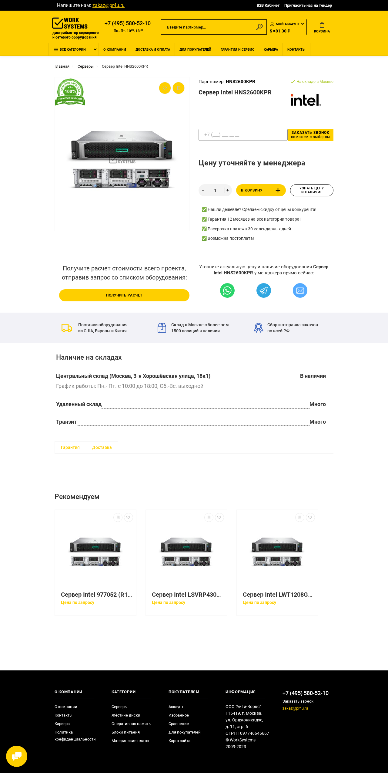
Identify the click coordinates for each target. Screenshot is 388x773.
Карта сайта (179, 740)
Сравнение (179, 723)
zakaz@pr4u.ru (108, 5)
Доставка (102, 447)
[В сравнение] (117, 517)
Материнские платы (130, 740)
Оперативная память (131, 723)
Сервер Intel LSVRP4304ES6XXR (188, 594)
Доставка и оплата (152, 50)
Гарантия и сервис (237, 50)
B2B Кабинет (268, 5)
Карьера (271, 50)
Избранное (179, 715)
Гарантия (70, 447)
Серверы (120, 706)
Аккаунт (176, 706)
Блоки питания (126, 732)
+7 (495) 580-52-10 (128, 23)
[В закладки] (128, 517)
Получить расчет (124, 295)
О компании (114, 50)
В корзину (252, 190)
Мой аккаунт (288, 24)
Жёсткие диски (126, 715)
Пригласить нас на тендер (308, 5)
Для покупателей (195, 50)
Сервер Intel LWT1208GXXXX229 (279, 594)
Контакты (296, 50)
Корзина (322, 31)
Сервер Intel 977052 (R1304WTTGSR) (97, 594)
